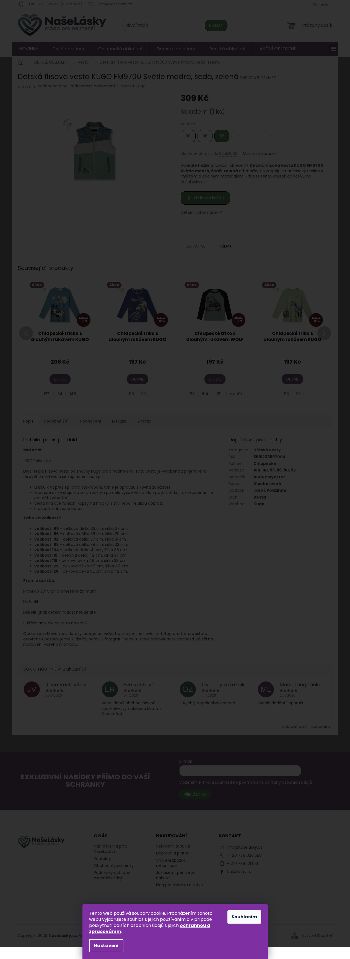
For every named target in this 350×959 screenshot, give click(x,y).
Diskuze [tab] (119, 421)
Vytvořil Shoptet (317, 935)
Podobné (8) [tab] (56, 421)
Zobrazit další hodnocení (306, 726)
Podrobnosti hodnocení (92, 86)
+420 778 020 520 (244, 855)
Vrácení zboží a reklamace (171, 863)
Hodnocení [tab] (90, 421)
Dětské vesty (267, 450)
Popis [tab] (28, 421)
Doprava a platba (173, 853)
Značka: (133, 86)
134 (59, 394)
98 (131, 394)
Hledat (216, 25)
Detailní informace (199, 212)
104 (205, 394)
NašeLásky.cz (193, 181)
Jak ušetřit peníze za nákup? (176, 875)
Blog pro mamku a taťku (179, 885)
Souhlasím (244, 917)
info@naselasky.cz (244, 847)
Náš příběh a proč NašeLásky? (111, 848)
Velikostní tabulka (173, 846)
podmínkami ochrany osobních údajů (275, 782)
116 (218, 394)
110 (143, 394)
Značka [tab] (144, 421)
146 (73, 394)
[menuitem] (28, 49)
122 (46, 394)
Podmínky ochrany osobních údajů (112, 875)
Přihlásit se (195, 794)
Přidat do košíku (209, 198)
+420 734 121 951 (242, 863)
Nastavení (106, 945)
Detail (60, 379)
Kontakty (102, 858)
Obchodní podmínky (114, 865)
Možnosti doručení (260, 153)
